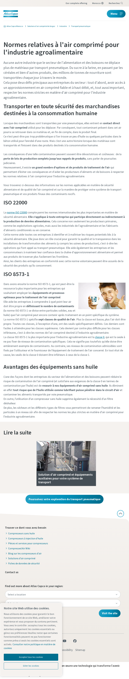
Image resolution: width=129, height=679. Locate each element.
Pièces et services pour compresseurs (28, 543)
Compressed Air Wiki (19, 548)
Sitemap (80, 650)
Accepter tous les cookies (31, 657)
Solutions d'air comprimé (21, 558)
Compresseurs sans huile (21, 533)
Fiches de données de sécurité (24, 563)
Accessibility (65, 650)
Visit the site (109, 613)
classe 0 (99, 337)
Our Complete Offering (76, 3)
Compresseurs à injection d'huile (25, 538)
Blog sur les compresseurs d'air (25, 553)
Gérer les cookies (31, 665)
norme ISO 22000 (17, 212)
